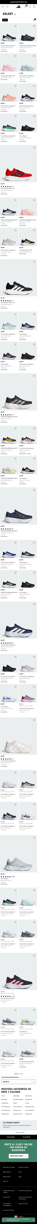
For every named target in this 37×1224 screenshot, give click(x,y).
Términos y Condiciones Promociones (25, 1198)
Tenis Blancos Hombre (17, 1107)
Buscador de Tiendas (9, 1167)
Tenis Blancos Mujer (5, 1111)
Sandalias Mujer (18, 1099)
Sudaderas (4, 1103)
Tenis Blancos (5, 1107)
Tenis (3, 1096)
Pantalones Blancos (28, 1114)
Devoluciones (6, 1176)
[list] (15, 20)
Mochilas (4, 1099)
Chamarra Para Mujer (18, 1114)
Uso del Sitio (6, 1197)
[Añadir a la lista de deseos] (15, 26)
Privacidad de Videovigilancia (7, 1204)
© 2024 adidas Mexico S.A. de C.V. (18, 1221)
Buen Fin (5, 1181)
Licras (27, 1103)
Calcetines (28, 1096)
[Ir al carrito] (34, 6)
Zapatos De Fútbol (28, 1100)
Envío (20, 1172)
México (21, 1216)
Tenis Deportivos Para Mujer (30, 1111)
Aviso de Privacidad (8, 1210)
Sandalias (16, 1096)
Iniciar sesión (11, 1137)
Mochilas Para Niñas (29, 1107)
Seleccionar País (23, 1203)
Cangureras (17, 1110)
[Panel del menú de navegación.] (3, 6)
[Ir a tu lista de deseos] (7, 6)
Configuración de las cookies (8, 1191)
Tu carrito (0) (26, 1137)
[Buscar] (30, 6)
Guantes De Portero (5, 1114)
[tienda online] (18, 7)
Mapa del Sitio (7, 1172)
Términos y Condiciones (25, 1190)
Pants (15, 1103)
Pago (20, 1176)
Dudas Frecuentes (24, 1167)
